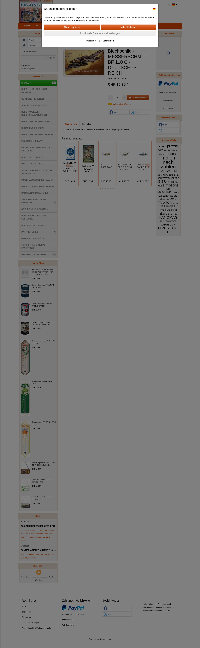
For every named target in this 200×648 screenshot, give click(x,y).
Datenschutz (108, 41)
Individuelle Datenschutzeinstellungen (100, 33)
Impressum (91, 41)
